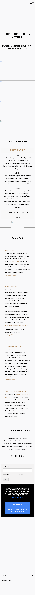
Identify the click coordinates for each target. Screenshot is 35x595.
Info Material (8, 309)
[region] (17, 19)
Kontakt (4, 575)
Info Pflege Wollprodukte (11, 335)
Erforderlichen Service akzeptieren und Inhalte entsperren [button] (17, 510)
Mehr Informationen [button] (17, 497)
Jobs (3, 578)
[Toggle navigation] (31, 3)
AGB (32, 575)
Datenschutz (28, 578)
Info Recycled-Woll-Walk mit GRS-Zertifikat (16, 325)
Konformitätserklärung (10, 380)
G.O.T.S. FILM (15, 261)
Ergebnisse (20, 474)
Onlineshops (6, 444)
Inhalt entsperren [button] (17, 504)
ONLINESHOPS (17, 456)
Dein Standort (6, 467)
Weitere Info (8, 377)
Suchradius (6, 474)
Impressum (5, 583)
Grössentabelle (7, 580)
